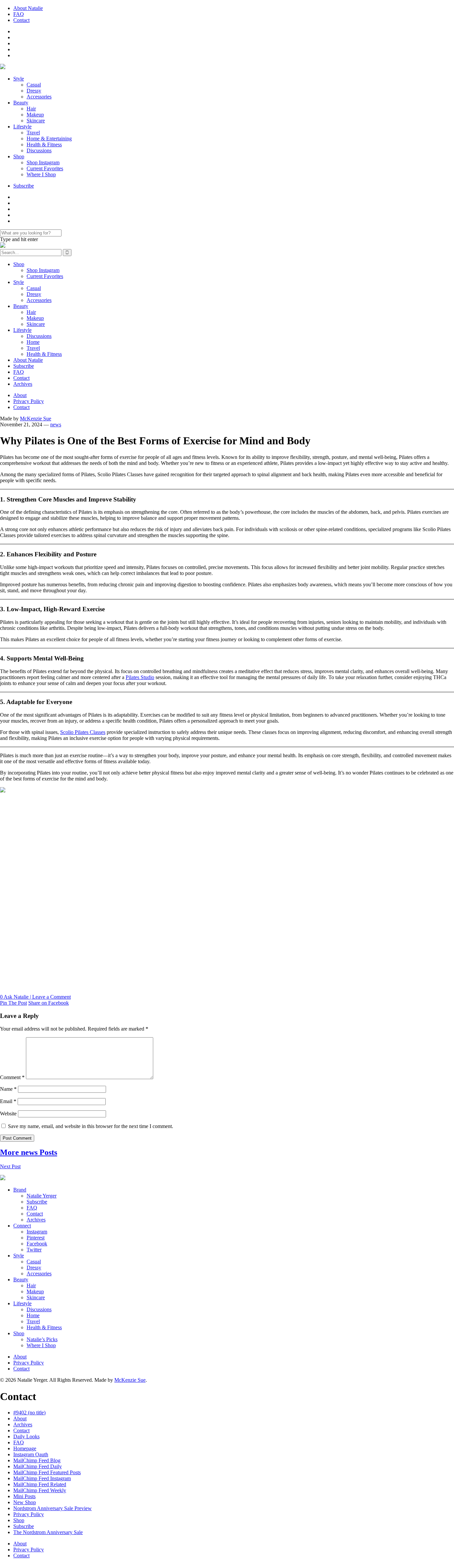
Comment (12, 1077)
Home (33, 342)
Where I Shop (41, 174)
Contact (21, 20)
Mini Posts (24, 1496)
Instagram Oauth (30, 1454)
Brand (19, 1190)
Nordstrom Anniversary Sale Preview (52, 1508)
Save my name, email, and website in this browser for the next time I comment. (90, 1126)
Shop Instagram (43, 162)
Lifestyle (22, 126)
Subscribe (23, 186)
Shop (18, 156)
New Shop (24, 1502)
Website (8, 1113)
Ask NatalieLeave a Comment (35, 997)
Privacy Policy (28, 401)
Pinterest (36, 1237)
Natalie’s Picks (42, 1339)
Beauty (20, 102)
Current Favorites (45, 168)
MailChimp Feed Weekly (39, 1490)
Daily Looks (26, 1436)
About (20, 395)
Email (8, 1101)
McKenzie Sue (35, 418)
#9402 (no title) (29, 1412)
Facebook (37, 1243)
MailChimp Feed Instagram (42, 1478)
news (55, 424)
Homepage (24, 1448)
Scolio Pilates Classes (82, 732)
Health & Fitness (44, 144)
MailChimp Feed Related (39, 1484)
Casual (34, 84)
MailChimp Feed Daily (37, 1466)
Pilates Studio (140, 677)
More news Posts (28, 1152)
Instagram (37, 1231)
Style (18, 78)
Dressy (34, 90)
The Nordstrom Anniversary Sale (48, 1532)
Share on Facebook (48, 1003)
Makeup (35, 114)
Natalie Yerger (42, 1196)
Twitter (34, 1249)
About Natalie (28, 8)
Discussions (39, 150)
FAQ (18, 14)
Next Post (10, 1166)
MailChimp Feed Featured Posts (47, 1472)
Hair (31, 108)
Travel (33, 132)
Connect (22, 1225)
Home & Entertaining (49, 138)
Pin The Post (13, 1003)
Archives (22, 384)
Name (8, 1089)
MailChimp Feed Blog (36, 1460)
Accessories (39, 96)
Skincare (36, 120)
